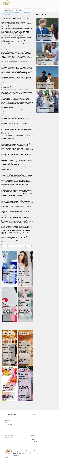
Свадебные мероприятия (9, 10)
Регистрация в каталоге (36, 418)
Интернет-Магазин (10, 429)
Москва (32, 433)
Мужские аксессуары (9, 437)
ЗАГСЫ (34, 8)
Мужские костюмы (9, 435)
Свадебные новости (8, 8)
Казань (32, 435)
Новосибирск (34, 439)
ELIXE (18, 453)
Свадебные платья (9, 432)
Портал (33, 414)
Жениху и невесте (9, 417)
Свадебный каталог (18, 8)
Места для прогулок (20, 10)
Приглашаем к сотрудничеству (38, 417)
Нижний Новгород (35, 443)
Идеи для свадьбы (27, 8)
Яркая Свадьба (38, 113)
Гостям (6, 422)
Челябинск (33, 445)
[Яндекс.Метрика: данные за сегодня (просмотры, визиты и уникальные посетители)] (16, 455)
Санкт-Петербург (34, 432)
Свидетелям (7, 418)
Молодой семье (8, 424)
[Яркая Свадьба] (6, 2)
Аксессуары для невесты (10, 433)
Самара (32, 437)
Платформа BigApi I (23, 453)
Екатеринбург (34, 441)
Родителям (7, 420)
